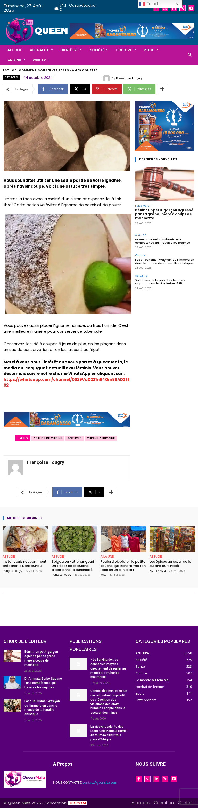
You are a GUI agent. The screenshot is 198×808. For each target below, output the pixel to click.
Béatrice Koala (158, 571)
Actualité (141, 275)
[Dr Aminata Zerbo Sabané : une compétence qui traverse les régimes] (12, 682)
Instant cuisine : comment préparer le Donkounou (24, 563)
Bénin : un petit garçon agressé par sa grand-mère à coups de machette (164, 214)
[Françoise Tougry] (107, 78)
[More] (162, 89)
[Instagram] (165, 8)
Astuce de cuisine (47, 438)
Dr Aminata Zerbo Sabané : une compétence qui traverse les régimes (162, 241)
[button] (189, 55)
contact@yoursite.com (99, 782)
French (152, 4)
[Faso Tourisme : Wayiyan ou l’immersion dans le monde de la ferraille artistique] (12, 705)
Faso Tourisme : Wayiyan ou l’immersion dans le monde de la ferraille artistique (164, 261)
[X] (182, 8)
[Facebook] (156, 8)
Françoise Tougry (129, 78)
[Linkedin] (174, 8)
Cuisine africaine (101, 438)
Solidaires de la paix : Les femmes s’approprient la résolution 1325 (160, 281)
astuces (75, 438)
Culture (140, 255)
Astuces (11, 77)
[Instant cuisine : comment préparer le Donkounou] (25, 539)
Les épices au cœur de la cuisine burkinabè (170, 563)
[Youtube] (191, 8)
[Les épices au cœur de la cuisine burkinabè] (172, 539)
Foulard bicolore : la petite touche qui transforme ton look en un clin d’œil (123, 565)
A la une (140, 234)
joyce (103, 574)
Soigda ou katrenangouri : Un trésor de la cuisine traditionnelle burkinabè (73, 565)
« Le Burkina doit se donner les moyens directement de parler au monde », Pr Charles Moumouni (108, 668)
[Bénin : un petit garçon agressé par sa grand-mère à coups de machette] (164, 184)
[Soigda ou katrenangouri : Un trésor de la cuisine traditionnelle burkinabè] (74, 539)
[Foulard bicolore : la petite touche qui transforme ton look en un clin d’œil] (123, 539)
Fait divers (142, 205)
